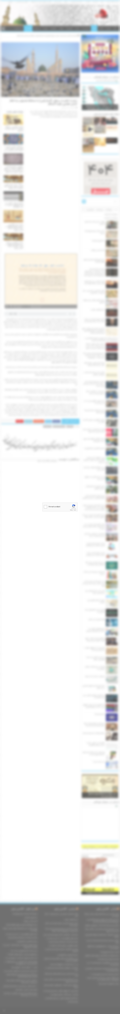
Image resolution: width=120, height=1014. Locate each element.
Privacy (71, 510)
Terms (74, 510)
